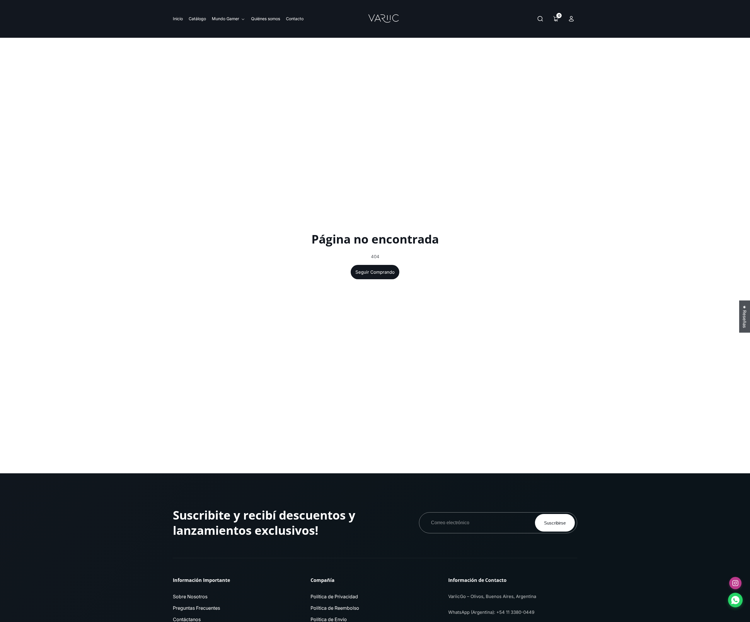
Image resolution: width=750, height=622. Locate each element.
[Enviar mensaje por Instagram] (735, 583)
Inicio (178, 18)
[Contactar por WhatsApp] (735, 600)
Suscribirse (555, 522)
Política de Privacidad (334, 596)
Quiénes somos (265, 18)
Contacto (295, 18)
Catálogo (197, 18)
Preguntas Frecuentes (196, 608)
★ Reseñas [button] (744, 316)
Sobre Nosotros (190, 596)
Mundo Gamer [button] (226, 18)
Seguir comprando (375, 272)
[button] (540, 18)
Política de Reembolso (335, 608)
